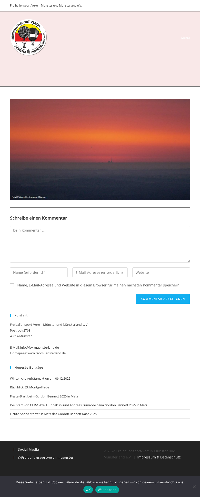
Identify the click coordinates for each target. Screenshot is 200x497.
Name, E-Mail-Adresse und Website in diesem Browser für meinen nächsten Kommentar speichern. (98, 285)
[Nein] (193, 486)
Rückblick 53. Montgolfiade (29, 387)
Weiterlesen (107, 490)
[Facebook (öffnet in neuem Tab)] (176, 5)
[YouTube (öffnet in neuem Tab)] (187, 5)
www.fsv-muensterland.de (47, 353)
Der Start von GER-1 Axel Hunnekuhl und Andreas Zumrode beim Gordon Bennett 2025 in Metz (78, 405)
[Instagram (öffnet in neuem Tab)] (182, 5)
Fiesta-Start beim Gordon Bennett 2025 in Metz (44, 396)
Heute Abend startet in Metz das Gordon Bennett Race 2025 (53, 414)
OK (88, 490)
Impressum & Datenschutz (159, 457)
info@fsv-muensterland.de (39, 347)
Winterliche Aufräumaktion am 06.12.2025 (40, 378)
